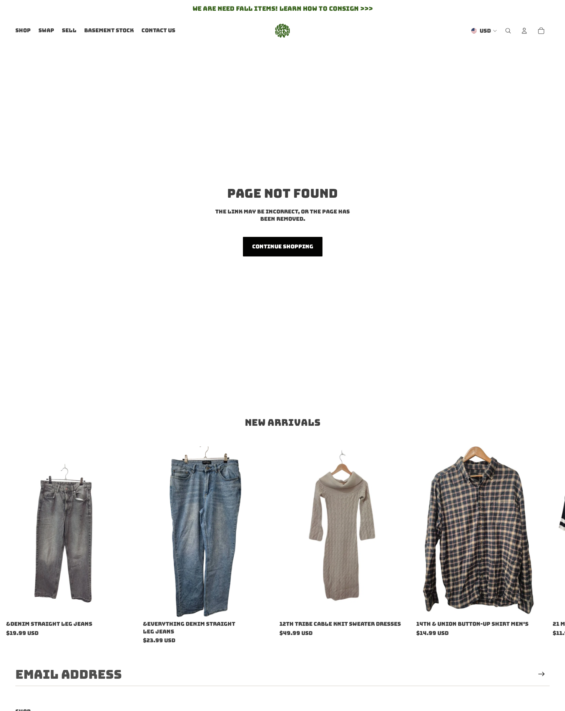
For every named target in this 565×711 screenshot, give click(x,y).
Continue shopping (282, 246)
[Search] (508, 30)
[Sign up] (541, 674)
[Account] (524, 30)
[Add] (125, 605)
